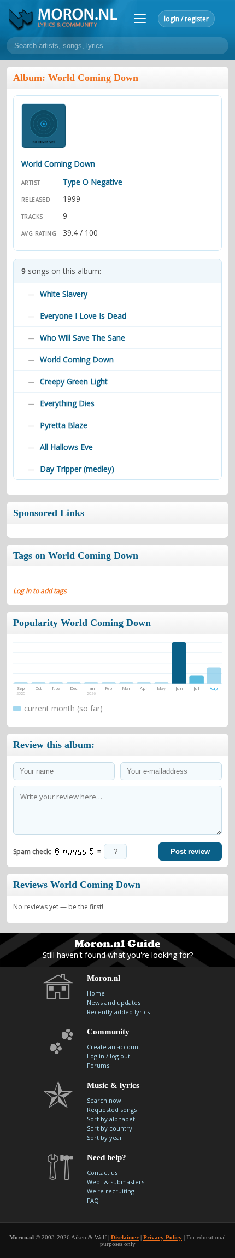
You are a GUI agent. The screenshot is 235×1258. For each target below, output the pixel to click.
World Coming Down (77, 359)
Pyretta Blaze (63, 425)
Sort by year (104, 1137)
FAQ (93, 1200)
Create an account (113, 1047)
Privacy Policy (162, 1237)
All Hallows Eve (66, 447)
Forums (98, 1065)
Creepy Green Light (74, 381)
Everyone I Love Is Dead (83, 316)
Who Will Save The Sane (82, 337)
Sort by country (109, 1128)
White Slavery (63, 294)
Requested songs (112, 1109)
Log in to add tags (40, 590)
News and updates (113, 1002)
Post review (190, 851)
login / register (186, 19)
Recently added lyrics (118, 1012)
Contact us (102, 1172)
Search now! (105, 1100)
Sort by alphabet (111, 1119)
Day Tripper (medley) (77, 469)
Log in (95, 1056)
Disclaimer (125, 1237)
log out (120, 1056)
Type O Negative (92, 182)
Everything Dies (67, 403)
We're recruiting (110, 1191)
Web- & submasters (115, 1182)
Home (96, 993)
